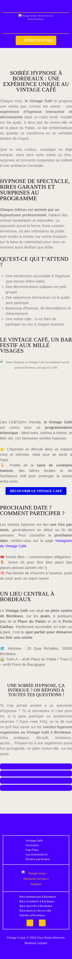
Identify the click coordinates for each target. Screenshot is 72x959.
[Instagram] (30, 923)
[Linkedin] (42, 923)
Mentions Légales (36, 943)
